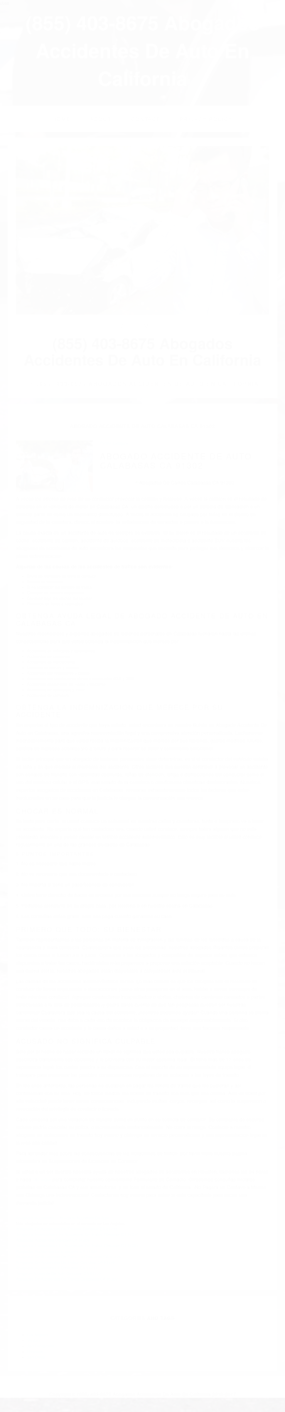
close (4, 3)
